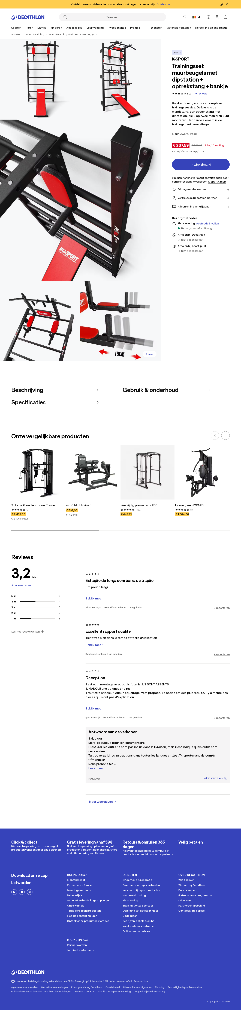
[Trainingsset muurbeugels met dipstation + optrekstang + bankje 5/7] (120, 321)
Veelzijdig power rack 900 (139, 505)
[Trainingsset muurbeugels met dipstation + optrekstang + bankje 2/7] (40, 79)
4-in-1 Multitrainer (78, 505)
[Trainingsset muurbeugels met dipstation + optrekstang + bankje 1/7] (120, 79)
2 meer (149, 354)
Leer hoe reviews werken (25, 631)
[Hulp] (208, 17)
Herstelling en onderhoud (211, 27)
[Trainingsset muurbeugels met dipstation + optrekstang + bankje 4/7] (40, 321)
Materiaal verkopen (179, 27)
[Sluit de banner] (227, 4)
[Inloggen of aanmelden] (217, 17)
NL (199, 17)
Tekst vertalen (213, 778)
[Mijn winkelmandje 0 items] (225, 17)
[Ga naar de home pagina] (27, 17)
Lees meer (95, 768)
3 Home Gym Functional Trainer (33, 505)
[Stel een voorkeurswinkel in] (184, 17)
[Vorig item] (215, 435)
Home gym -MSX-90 (189, 505)
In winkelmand (201, 164)
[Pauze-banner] (221, 4)
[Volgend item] (225, 435)
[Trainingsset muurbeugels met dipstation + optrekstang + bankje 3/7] (80, 200)
